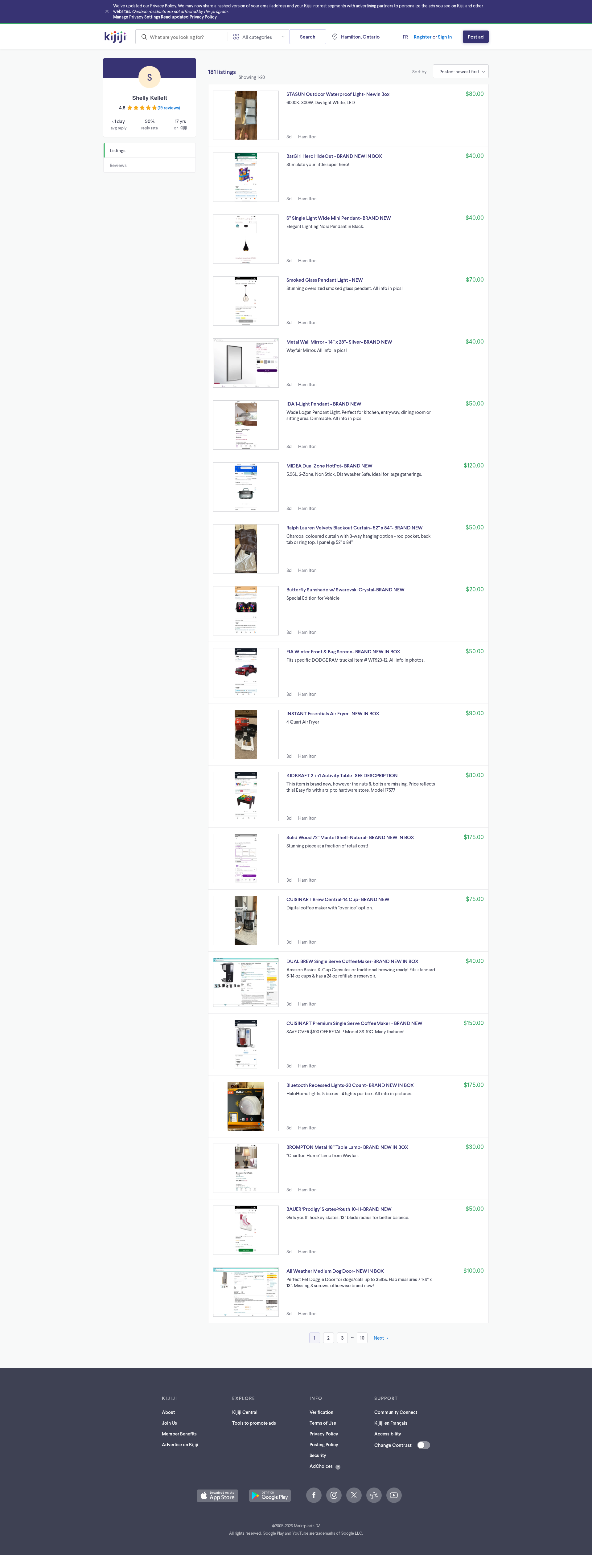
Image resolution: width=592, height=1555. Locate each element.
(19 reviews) (169, 107)
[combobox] (181, 36)
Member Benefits (179, 1433)
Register (423, 36)
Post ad (476, 36)
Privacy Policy (324, 1433)
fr (405, 36)
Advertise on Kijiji (180, 1444)
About (168, 1412)
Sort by (419, 71)
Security (318, 1455)
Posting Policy (324, 1444)
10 (362, 1338)
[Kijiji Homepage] (115, 37)
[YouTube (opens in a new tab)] (394, 1495)
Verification (321, 1412)
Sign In (445, 36)
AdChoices (321, 1466)
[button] (348, 115)
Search (307, 36)
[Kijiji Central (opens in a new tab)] (374, 1495)
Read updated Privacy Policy (189, 16)
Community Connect (395, 1412)
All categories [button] (257, 37)
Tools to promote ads (254, 1423)
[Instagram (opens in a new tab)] (334, 1495)
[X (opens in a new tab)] (354, 1495)
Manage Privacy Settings (136, 16)
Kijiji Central (244, 1412)
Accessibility (387, 1433)
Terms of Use (323, 1423)
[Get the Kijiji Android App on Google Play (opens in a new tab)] (270, 1496)
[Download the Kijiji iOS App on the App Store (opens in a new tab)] (217, 1496)
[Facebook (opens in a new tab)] (314, 1495)
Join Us (169, 1423)
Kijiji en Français (390, 1423)
